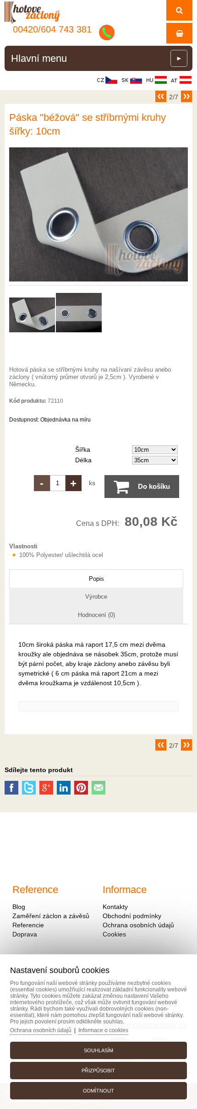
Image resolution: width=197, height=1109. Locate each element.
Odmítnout (98, 1090)
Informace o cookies (103, 1030)
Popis (96, 578)
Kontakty (115, 906)
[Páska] (98, 281)
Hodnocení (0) (96, 614)
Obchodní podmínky (132, 916)
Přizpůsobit (98, 1070)
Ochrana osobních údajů (138, 925)
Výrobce (96, 596)
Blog (18, 906)
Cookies (114, 934)
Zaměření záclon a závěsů (50, 916)
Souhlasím (98, 1050)
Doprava (24, 934)
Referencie (28, 925)
